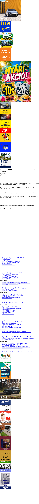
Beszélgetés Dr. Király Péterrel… (7, 296)
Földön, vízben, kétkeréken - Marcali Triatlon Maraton (11, 261)
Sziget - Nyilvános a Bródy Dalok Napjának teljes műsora (11, 327)
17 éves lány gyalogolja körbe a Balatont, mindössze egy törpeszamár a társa (14, 282)
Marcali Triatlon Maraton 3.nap (7, 278)
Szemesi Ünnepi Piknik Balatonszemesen (9, 323)
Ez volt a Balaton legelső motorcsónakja (8, 289)
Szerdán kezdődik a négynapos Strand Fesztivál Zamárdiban (12, 320)
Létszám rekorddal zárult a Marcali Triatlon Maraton (10, 276)
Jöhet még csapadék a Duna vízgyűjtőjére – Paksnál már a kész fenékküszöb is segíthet (16, 347)
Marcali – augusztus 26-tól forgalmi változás (9, 273)
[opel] (5, 132)
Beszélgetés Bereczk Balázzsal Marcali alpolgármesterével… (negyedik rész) (14, 301)
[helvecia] (5, 460)
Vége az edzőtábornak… (6, 259)
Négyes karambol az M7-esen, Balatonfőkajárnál (10, 313)
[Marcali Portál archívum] (5, 152)
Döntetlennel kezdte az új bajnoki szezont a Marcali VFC (11, 258)
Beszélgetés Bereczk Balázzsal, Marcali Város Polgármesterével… (13, 295)
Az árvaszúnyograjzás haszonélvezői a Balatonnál (10, 284)
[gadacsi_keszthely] (10, 20)
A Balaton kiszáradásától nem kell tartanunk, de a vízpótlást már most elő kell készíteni (16, 283)
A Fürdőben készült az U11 (6, 263)
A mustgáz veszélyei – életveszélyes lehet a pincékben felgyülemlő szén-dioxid (15, 346)
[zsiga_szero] (5, 468)
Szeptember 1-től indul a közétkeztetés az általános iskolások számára (13, 272)
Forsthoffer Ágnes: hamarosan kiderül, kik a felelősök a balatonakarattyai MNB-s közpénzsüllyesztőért (18, 336)
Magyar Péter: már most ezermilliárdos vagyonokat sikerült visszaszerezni (14, 331)
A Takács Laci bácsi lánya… (7, 298)
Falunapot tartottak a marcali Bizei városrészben (10, 277)
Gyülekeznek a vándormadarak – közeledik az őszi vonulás (11, 344)
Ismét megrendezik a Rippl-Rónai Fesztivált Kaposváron (11, 324)
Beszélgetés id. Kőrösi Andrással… (8, 300)
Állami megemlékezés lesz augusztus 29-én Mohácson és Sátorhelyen (13, 333)
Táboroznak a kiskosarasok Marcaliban (8, 265)
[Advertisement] (19, 219)
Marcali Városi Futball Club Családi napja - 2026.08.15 (11, 262)
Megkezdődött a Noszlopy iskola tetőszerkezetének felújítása (12, 271)
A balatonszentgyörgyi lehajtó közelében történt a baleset (11, 308)
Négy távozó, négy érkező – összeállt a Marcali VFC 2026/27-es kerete (13, 257)
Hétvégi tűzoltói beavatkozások (7, 309)
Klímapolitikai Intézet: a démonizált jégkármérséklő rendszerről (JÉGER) (14, 288)
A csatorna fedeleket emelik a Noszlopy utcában (10, 274)
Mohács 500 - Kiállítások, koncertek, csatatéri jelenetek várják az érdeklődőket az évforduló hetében (18, 338)
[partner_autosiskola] (5, 141)
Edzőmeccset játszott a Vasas (7, 264)
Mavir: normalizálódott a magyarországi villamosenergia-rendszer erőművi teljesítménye (16, 332)
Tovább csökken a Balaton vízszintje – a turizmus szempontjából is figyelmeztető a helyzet (16, 286)
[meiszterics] (5, 31)
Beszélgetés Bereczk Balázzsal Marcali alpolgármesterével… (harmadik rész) (14, 302)
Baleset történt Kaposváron (6, 312)
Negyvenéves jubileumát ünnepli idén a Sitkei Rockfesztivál (12, 321)
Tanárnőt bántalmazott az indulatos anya (8, 311)
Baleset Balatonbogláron (6, 307)
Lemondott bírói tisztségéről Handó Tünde (9, 339)
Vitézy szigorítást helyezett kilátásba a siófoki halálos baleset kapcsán (13, 287)
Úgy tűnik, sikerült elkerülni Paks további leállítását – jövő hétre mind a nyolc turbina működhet (17, 351)
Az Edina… (4, 299)
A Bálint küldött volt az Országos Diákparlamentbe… (11, 297)
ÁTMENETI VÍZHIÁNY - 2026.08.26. (8, 275)
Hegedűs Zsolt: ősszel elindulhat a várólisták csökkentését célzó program (14, 335)
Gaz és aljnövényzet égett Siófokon (8, 314)
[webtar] (5, 488)
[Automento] (5, 119)
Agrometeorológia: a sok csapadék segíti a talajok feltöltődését (12, 294)
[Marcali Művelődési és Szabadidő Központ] (5, 435)
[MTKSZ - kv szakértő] (6, 47)
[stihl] (5, 60)
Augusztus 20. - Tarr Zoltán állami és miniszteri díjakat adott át (12, 319)
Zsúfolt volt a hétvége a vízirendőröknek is (9, 310)
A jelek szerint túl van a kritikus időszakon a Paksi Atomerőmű (12, 348)
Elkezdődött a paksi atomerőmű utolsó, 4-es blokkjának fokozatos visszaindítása (15, 343)
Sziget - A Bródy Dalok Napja (7, 326)
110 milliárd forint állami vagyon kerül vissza (9, 337)
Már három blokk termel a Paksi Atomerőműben (10, 345)
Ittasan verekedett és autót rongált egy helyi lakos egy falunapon (12, 306)
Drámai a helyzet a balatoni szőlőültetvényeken (10, 290)
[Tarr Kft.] (5, 378)
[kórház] (5, 167)
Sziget (3, 322)
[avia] (5, 422)
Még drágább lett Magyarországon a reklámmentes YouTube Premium (13, 350)
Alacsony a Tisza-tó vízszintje (7, 334)
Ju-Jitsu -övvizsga (5, 260)
